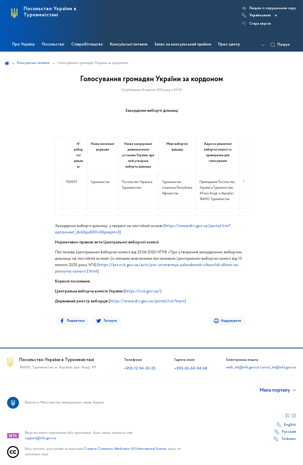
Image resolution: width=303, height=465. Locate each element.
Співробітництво (87, 44)
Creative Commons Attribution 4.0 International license (125, 449)
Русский (289, 432)
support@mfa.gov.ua (40, 438)
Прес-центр (229, 44)
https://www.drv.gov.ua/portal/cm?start (147, 301)
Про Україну (23, 44)
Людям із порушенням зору (272, 8)
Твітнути (110, 321)
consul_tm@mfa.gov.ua (278, 367)
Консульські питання (128, 44)
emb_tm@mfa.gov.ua (242, 367)
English (290, 425)
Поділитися (76, 321)
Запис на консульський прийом (182, 44)
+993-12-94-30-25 (140, 369)
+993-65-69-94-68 (190, 369)
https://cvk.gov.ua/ (142, 291)
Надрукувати (231, 321)
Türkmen (288, 439)
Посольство (53, 44)
